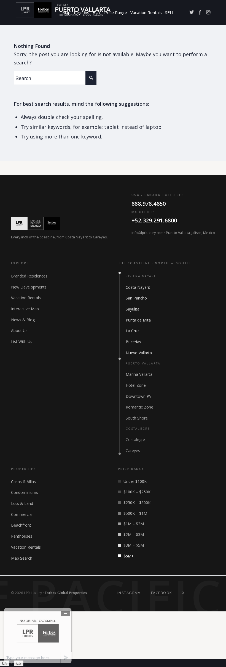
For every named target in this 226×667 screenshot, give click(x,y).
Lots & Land (22, 503)
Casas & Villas (23, 481)
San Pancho (136, 298)
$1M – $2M (133, 523)
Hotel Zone (136, 385)
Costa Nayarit (138, 287)
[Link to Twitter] (191, 12)
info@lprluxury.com (147, 232)
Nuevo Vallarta (139, 352)
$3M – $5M (133, 545)
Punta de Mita (138, 320)
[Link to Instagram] (208, 12)
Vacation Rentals (26, 297)
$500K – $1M (135, 513)
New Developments (29, 287)
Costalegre (135, 439)
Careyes (133, 450)
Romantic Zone (139, 407)
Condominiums (24, 492)
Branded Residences (29, 276)
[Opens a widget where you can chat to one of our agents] (38, 635)
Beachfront (21, 525)
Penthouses (21, 536)
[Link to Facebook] (200, 12)
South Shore (137, 418)
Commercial (22, 514)
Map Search (21, 558)
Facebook (161, 592)
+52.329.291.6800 (154, 220)
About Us (19, 330)
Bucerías (133, 341)
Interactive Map (25, 308)
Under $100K (135, 481)
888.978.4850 (148, 203)
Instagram (129, 592)
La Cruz (132, 330)
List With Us (21, 341)
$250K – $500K (136, 502)
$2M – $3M (133, 534)
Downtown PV (138, 396)
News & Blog (23, 319)
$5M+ (128, 556)
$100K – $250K (136, 491)
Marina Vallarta (139, 374)
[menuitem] (66, 12)
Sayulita (132, 309)
